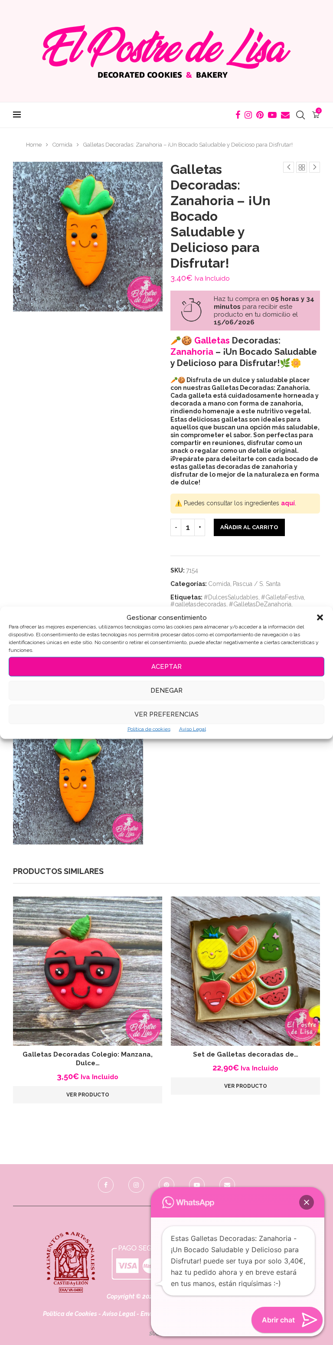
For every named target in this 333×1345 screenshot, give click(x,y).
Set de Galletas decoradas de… (245, 1054)
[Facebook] (237, 115)
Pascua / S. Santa (257, 583)
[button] (320, 617)
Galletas (212, 340)
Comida (62, 144)
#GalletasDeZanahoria (260, 604)
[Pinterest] (260, 115)
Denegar (166, 690)
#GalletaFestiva (282, 597)
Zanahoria (191, 352)
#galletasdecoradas (198, 604)
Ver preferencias (166, 714)
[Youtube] (272, 115)
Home (34, 144)
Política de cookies (148, 729)
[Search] (300, 115)
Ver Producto (87, 1095)
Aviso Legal (192, 729)
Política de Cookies (70, 1313)
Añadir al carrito (249, 527)
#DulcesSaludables (231, 597)
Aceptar (166, 667)
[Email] (285, 115)
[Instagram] (248, 115)
